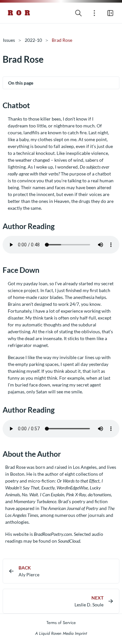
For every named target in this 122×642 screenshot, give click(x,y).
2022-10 (33, 40)
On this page (20, 83)
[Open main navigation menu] (110, 13)
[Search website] (78, 13)
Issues (9, 40)
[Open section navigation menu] (94, 12)
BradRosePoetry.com (53, 534)
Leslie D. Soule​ (89, 604)
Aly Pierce (29, 574)
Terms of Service (61, 622)
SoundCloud (69, 541)
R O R (19, 13)
